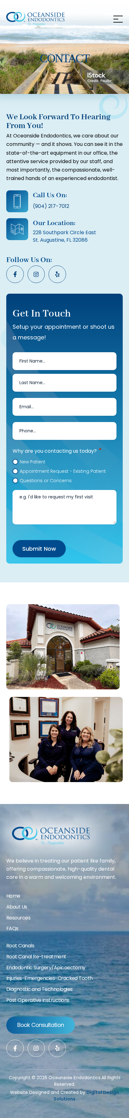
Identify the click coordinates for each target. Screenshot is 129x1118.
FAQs (12, 928)
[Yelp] (57, 274)
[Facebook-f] (15, 274)
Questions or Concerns (46, 480)
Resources (18, 917)
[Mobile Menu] (116, 19)
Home (13, 895)
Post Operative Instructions (37, 1000)
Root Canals (20, 945)
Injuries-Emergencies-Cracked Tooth (49, 978)
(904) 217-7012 (51, 206)
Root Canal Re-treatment (36, 956)
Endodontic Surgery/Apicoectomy (45, 967)
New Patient (32, 462)
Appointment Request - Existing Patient (63, 471)
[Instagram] (36, 274)
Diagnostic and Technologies (39, 989)
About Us (16, 906)
